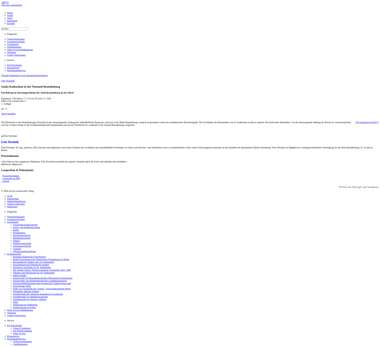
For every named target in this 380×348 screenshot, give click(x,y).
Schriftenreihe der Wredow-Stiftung (29, 299)
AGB (9, 196)
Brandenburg (19, 233)
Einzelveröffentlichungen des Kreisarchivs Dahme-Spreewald (42, 283)
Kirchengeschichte (21, 235)
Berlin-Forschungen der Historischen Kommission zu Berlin (41, 259)
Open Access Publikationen (20, 49)
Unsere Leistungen (22, 328)
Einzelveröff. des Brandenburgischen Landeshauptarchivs (40, 281)
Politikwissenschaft (22, 243)
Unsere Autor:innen (16, 55)
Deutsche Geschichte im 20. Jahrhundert (32, 267)
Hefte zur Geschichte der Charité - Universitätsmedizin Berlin (42, 289)
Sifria (15, 302)
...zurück (5, 181)
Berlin (16, 230)
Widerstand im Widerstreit (25, 305)
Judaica (16, 241)
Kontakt (11, 23)
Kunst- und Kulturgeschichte (26, 227)
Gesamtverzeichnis (16, 41)
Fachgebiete (12, 44)
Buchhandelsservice (16, 70)
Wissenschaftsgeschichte (24, 251)
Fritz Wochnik (8, 81)
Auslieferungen (20, 344)
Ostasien (17, 249)
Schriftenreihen (14, 47)
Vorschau (11, 52)
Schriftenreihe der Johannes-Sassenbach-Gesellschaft (38, 294)
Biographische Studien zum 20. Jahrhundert (33, 262)
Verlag (10, 15)
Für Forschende (14, 65)
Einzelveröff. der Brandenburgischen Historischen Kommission (42, 278)
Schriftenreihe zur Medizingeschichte (30, 297)
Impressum (12, 21)
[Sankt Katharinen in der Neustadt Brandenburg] (24, 75)
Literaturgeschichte (22, 246)
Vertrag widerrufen (16, 204)
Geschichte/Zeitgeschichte (25, 225)
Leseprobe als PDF (11, 178)
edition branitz (19, 275)
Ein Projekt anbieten (22, 331)
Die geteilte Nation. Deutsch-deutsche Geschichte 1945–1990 (42, 270)
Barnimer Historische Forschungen (29, 257)
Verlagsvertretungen (22, 341)
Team (9, 18)
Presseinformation (10, 176)
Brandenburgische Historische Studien (31, 265)
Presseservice (13, 68)
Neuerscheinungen (16, 39)
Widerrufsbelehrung (16, 201)
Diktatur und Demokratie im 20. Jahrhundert (34, 273)
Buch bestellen (8, 113)
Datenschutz (13, 198)
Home (10, 13)
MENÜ (5, 2)
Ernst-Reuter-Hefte (22, 286)
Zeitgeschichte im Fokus (24, 307)
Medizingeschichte (22, 238)
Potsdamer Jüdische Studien (26, 291)
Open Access (19, 333)
